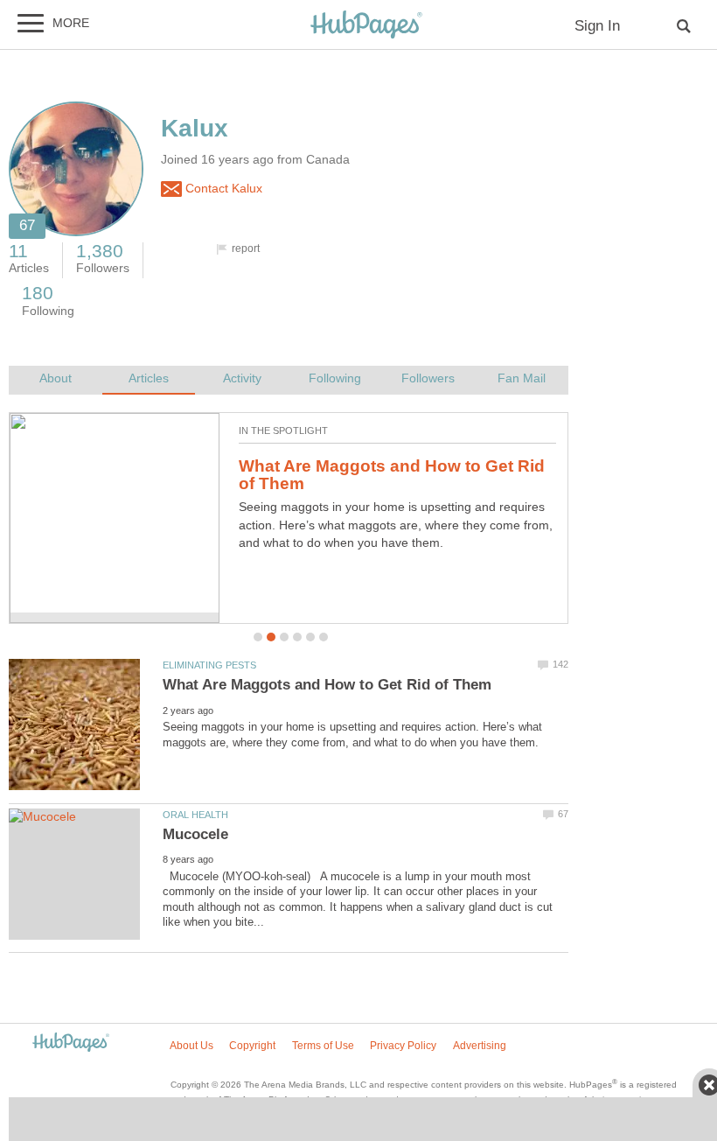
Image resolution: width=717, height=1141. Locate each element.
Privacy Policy (403, 1046)
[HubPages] (366, 25)
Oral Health (195, 814)
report (246, 248)
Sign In (597, 26)
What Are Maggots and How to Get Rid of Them (392, 475)
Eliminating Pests (209, 665)
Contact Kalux (222, 188)
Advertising (479, 1046)
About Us (191, 1046)
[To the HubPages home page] (70, 1043)
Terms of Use (323, 1046)
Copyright (252, 1046)
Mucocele (195, 834)
